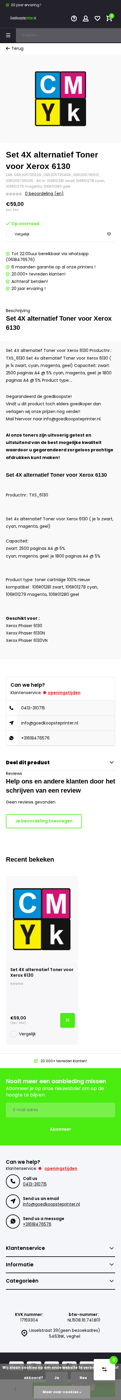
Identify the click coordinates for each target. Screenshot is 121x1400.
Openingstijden (64, 693)
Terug (17, 48)
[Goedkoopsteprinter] (23, 19)
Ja (56, 1378)
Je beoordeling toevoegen (44, 821)
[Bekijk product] (67, 1020)
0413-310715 (33, 708)
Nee (83, 1378)
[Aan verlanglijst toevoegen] (109, 234)
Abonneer (60, 1129)
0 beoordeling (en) (44, 193)
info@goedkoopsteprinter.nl (49, 723)
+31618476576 (35, 738)
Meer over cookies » (62, 1392)
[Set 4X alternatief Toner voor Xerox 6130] (42, 919)
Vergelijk (22, 234)
